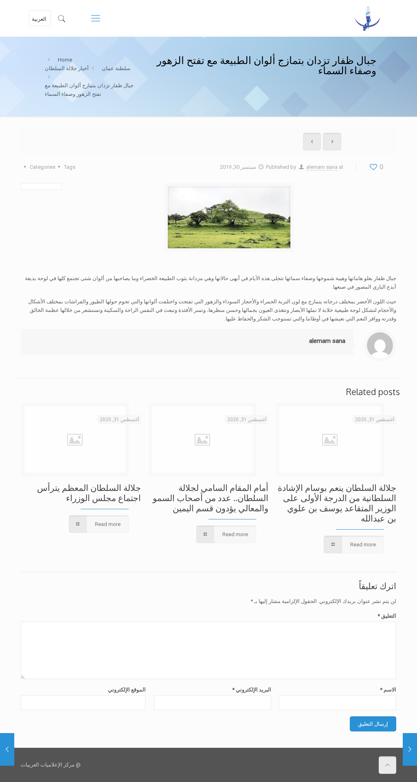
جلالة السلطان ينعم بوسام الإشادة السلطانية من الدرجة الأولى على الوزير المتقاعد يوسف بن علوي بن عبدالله (337, 503)
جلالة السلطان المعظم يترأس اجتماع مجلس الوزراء (89, 492)
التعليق (386, 616)
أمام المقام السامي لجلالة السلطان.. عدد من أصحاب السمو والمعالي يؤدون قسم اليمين (210, 497)
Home (65, 60)
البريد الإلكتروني (251, 690)
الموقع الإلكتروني (127, 690)
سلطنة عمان (116, 68)
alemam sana (322, 167)
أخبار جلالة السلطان (67, 68)
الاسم (388, 690)
